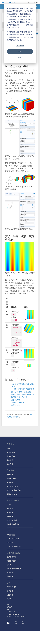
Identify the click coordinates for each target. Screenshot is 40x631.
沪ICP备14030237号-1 (13, 614)
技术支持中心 (11, 557)
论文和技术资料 (12, 486)
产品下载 (10, 576)
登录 (8, 604)
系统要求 (10, 460)
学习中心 (10, 504)
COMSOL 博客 (12, 520)
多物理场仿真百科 (13, 524)
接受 (20, 51)
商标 (8, 609)
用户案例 (10, 482)
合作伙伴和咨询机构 (14, 568)
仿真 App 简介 (12, 494)
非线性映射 (15, 405)
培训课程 (10, 508)
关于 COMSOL (12, 587)
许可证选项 (11, 456)
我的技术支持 (11, 561)
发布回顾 (10, 464)
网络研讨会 (11, 534)
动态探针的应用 (17, 402)
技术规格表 (11, 452)
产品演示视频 (11, 478)
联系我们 (10, 598)
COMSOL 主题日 (13, 538)
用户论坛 (10, 512)
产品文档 (10, 572)
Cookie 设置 (11, 612)
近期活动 (10, 542)
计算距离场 (15, 400)
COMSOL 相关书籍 (14, 490)
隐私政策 (9, 607)
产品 (8, 448)
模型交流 (10, 516)
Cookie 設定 (20, 45)
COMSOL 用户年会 (14, 546)
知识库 (9, 565)
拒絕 (20, 57)
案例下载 (10, 474)
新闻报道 (10, 595)
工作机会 (10, 591)
